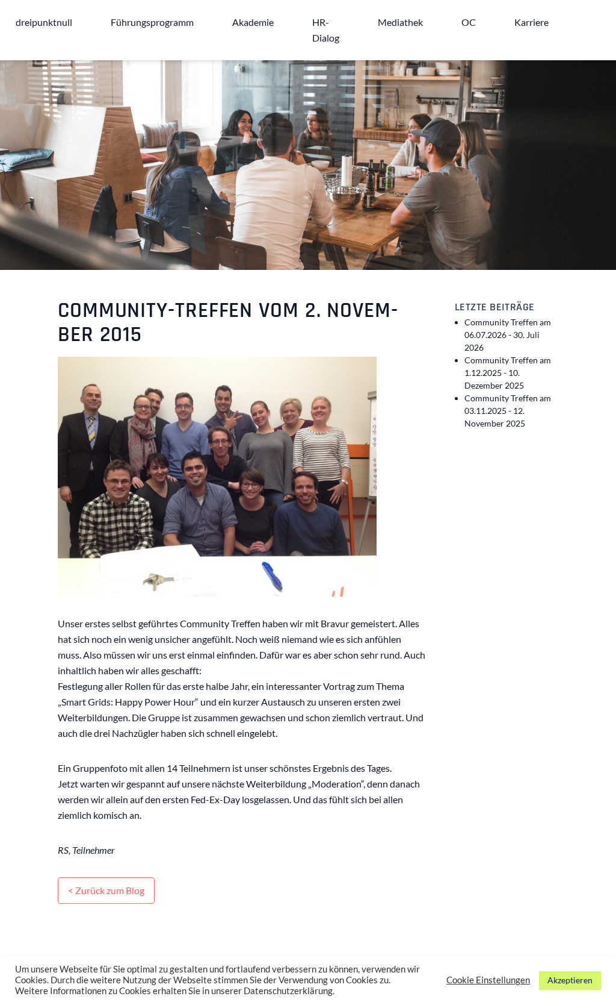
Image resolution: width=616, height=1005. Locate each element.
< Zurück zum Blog (106, 890)
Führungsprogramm (152, 22)
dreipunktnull (44, 22)
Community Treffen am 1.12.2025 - (507, 372)
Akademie (253, 22)
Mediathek (400, 22)
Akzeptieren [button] (570, 980)
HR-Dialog (325, 29)
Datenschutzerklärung (288, 991)
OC (468, 22)
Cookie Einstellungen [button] (488, 980)
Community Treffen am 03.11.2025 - (507, 410)
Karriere (531, 22)
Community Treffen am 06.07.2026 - (507, 334)
